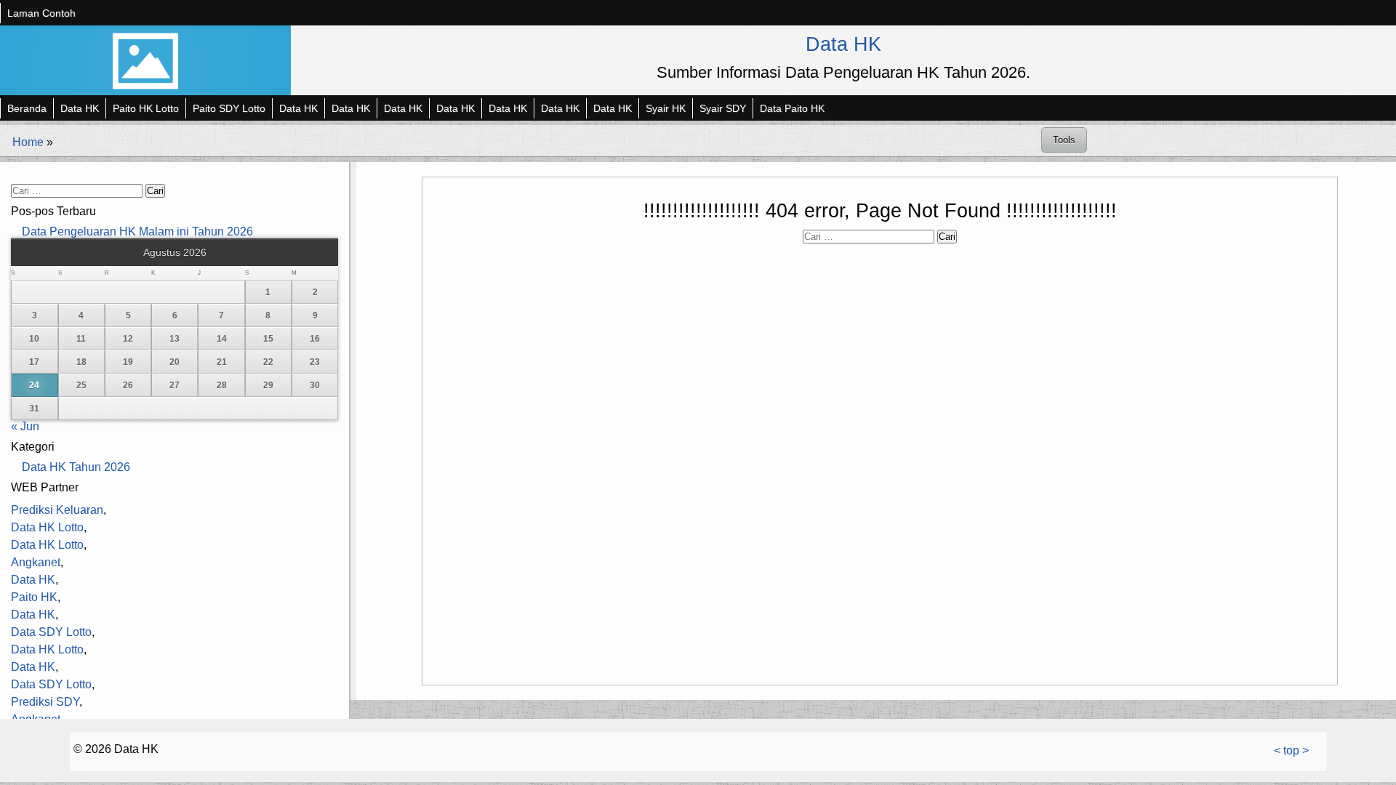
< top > (1291, 750)
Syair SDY (722, 108)
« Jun (25, 426)
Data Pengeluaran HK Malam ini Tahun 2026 (137, 231)
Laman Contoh (41, 13)
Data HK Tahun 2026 (76, 467)
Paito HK (34, 597)
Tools (1064, 139)
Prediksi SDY (45, 702)
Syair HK (666, 108)
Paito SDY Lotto (229, 108)
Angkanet (35, 562)
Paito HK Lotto (146, 108)
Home (28, 142)
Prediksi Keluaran (57, 510)
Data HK (843, 44)
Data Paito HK (792, 108)
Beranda (27, 108)
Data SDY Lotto (51, 632)
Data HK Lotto (47, 527)
